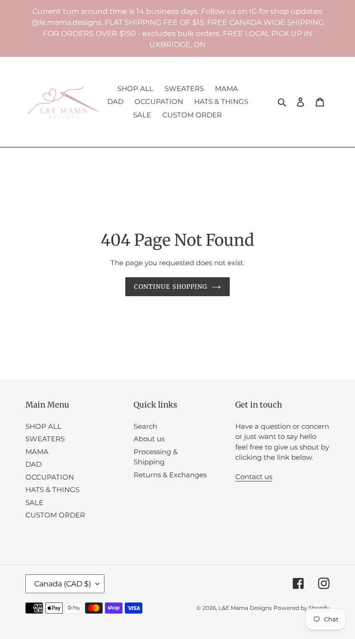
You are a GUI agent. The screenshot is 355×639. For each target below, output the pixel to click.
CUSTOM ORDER (55, 515)
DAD (33, 464)
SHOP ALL (43, 426)
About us (149, 438)
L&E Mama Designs (245, 607)
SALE (34, 502)
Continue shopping (170, 287)
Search (145, 426)
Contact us (253, 476)
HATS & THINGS (52, 489)
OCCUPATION (49, 477)
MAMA (37, 451)
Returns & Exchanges (170, 474)
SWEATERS (45, 438)
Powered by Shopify (302, 607)
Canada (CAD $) (62, 583)
